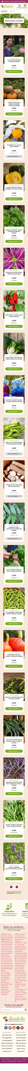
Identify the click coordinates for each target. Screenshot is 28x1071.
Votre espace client (21, 1035)
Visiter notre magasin (7, 1046)
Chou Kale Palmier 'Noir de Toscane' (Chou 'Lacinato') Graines (14, 741)
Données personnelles (11, 1061)
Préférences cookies (21, 1061)
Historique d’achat (21, 1040)
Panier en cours (21, 1048)
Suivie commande (21, 1037)
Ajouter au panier (12, 71)
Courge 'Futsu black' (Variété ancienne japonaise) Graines (14, 104)
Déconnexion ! (21, 1051)
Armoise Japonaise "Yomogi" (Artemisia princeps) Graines (14, 231)
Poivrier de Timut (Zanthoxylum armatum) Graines (14, 529)
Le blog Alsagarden (7, 1040)
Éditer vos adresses (21, 1043)
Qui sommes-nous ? (7, 1035)
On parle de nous (15, 1059)
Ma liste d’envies (21, 1046)
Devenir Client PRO (7, 1048)
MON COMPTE (19, 7)
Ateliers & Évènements (7, 1043)
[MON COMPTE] (19, 5)
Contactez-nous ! (7, 1051)
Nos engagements (7, 1037)
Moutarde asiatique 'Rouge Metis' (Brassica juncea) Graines (14, 784)
